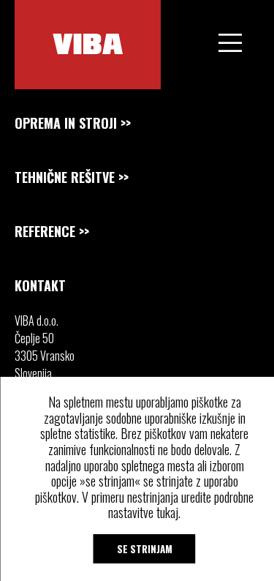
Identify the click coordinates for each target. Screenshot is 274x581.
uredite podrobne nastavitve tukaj (181, 504)
